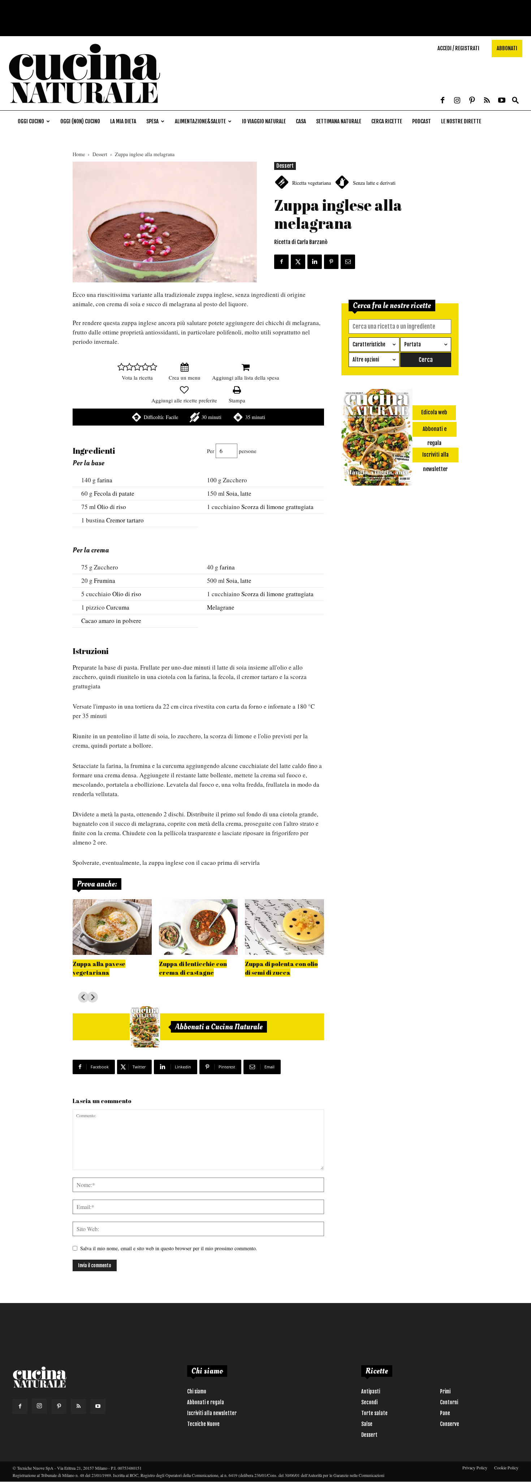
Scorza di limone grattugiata (277, 507)
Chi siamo (196, 1391)
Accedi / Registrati (458, 48)
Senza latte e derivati (374, 182)
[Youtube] (502, 101)
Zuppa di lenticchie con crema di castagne (193, 968)
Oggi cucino (31, 121)
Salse (366, 1424)
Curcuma (117, 607)
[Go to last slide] (83, 997)
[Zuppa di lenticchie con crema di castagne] (198, 926)
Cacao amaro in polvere (111, 620)
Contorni (449, 1402)
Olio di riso (111, 507)
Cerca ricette (386, 121)
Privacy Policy (474, 1467)
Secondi (369, 1402)
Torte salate (374, 1413)
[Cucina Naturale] (84, 106)
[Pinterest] (472, 101)
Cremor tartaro (125, 520)
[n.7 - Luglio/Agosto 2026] (145, 1026)
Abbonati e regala (205, 1402)
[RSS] (487, 101)
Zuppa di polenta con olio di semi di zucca (281, 968)
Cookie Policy (506, 1467)
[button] (515, 100)
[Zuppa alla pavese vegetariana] (112, 926)
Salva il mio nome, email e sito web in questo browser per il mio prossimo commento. (168, 1248)
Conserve (449, 1424)
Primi (445, 1391)
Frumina (104, 580)
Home (79, 154)
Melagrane (220, 607)
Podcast (421, 121)
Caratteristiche (369, 344)
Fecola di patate (114, 493)
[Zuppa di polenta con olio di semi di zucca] (284, 926)
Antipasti (370, 1391)
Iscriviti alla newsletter (212, 1413)
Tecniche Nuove (203, 1424)
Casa (301, 121)
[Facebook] (442, 101)
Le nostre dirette (461, 121)
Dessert (99, 154)
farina (104, 480)
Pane (445, 1413)
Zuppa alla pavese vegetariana (99, 968)
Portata (412, 344)
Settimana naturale (338, 121)
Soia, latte (238, 493)
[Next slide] (92, 997)
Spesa (152, 121)
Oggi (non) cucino (80, 121)
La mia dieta (123, 121)
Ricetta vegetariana (311, 182)
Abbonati (507, 48)
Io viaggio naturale (264, 121)
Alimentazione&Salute (200, 121)
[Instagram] (457, 101)
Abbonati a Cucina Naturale (219, 1026)
